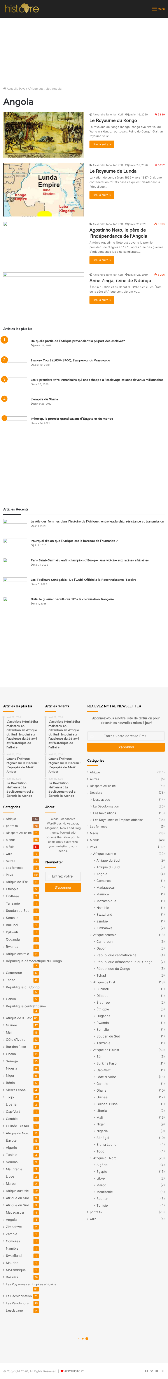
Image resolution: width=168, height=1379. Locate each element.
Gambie (12, 1119)
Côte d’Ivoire (16, 1039)
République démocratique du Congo (34, 961)
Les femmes (14, 867)
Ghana (11, 1054)
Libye (10, 1176)
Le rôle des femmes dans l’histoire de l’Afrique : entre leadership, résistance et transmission (97, 521)
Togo (10, 1097)
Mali (9, 1032)
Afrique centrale (17, 954)
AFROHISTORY (74, 1371)
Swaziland (14, 1256)
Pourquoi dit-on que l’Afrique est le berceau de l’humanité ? (74, 541)
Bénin (10, 1083)
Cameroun (14, 973)
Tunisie (11, 1155)
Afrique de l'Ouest (19, 1018)
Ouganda (13, 939)
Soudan (12, 1162)
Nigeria (11, 1068)
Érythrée (12, 896)
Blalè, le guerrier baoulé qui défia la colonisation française (72, 599)
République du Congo (23, 987)
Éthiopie (12, 889)
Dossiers (12, 1277)
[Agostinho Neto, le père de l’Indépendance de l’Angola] (43, 244)
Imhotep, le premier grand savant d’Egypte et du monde (72, 419)
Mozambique (16, 1270)
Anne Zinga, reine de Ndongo (120, 280)
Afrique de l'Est (17, 882)
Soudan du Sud (18, 910)
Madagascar (15, 1212)
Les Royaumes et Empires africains (31, 1284)
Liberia (11, 1104)
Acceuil (11, 88)
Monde (11, 839)
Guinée (11, 1025)
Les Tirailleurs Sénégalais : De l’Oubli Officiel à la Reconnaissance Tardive (83, 580)
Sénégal (12, 1061)
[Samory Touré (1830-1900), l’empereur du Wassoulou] (15, 366)
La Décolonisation (19, 1296)
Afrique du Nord (17, 1133)
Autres (10, 860)
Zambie (11, 1234)
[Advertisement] (84, 50)
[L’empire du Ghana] (15, 405)
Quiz (9, 853)
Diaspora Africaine (19, 833)
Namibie (12, 1248)
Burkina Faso (16, 1047)
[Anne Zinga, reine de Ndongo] (43, 295)
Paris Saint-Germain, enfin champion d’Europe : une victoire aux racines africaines (90, 560)
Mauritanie (14, 1169)
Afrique (11, 819)
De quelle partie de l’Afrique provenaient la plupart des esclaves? (78, 341)
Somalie (12, 918)
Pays (22, 88)
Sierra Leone (16, 1090)
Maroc (11, 1184)
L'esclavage (14, 1310)
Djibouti (12, 932)
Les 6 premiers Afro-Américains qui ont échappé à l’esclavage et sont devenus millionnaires (97, 380)
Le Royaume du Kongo (113, 120)
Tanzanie (13, 903)
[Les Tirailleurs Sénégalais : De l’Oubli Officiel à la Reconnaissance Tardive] (15, 585)
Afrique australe (39, 88)
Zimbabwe (14, 1227)
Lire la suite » (102, 144)
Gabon (11, 999)
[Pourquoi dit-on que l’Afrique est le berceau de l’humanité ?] (15, 547)
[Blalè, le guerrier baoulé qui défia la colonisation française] (15, 605)
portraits (12, 826)
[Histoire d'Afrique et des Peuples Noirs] (21, 8)
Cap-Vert (13, 1111)
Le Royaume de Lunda (112, 171)
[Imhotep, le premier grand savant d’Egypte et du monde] (15, 424)
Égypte (11, 1140)
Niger (10, 1075)
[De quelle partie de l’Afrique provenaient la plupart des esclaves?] (15, 347)
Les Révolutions (17, 1303)
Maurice (12, 1263)
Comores (13, 1241)
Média (10, 846)
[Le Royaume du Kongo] (43, 134)
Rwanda (12, 947)
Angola (11, 1220)
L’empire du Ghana (44, 399)
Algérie (11, 1147)
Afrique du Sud (17, 1198)
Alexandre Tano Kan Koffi (108, 114)
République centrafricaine (26, 1006)
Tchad (10, 980)
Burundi (12, 925)
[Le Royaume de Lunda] (43, 189)
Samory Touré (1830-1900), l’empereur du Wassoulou (70, 360)
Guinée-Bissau (17, 1126)
